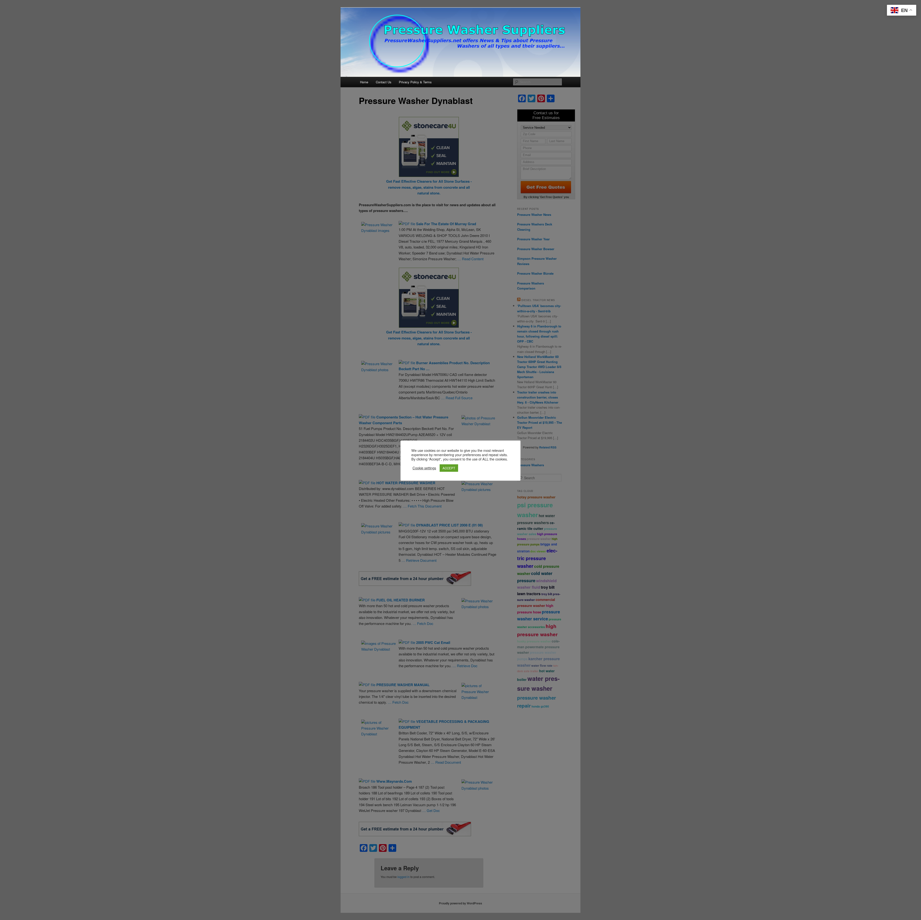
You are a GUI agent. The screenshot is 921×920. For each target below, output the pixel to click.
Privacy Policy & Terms (415, 82)
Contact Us (383, 82)
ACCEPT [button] (449, 468)
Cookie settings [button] (424, 468)
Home (364, 82)
